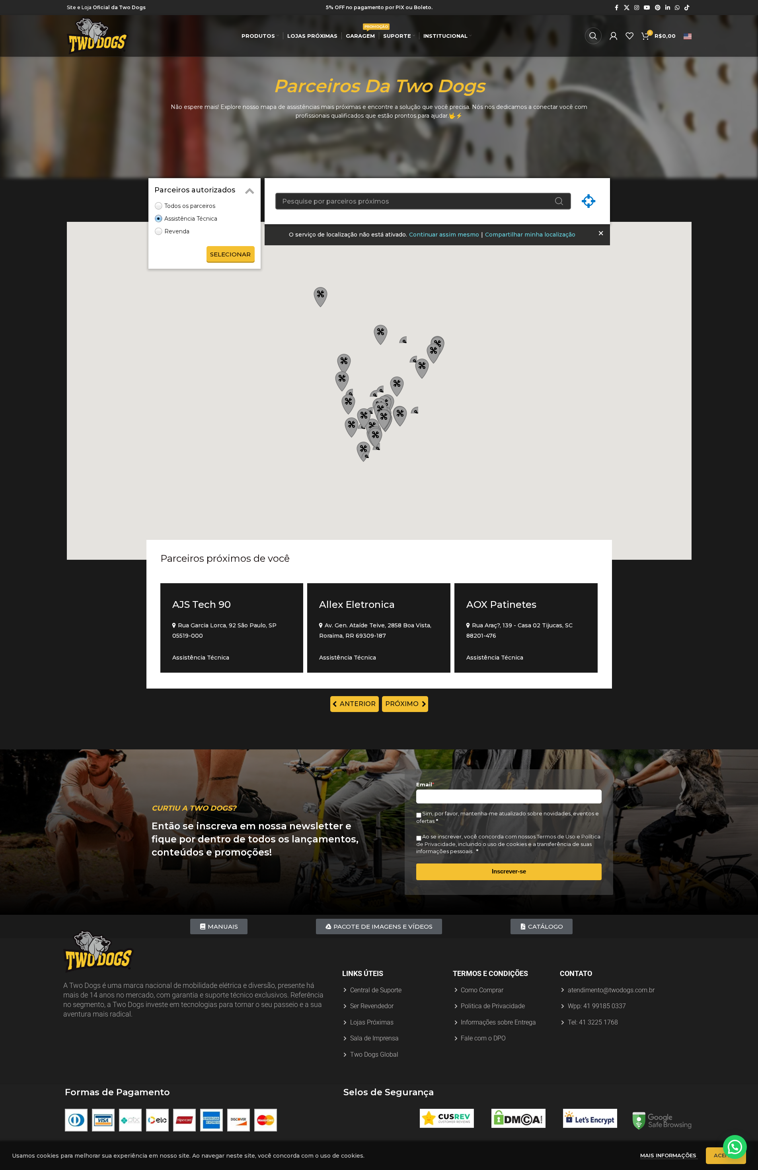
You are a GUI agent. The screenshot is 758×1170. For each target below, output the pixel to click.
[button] (384, 418)
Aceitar (726, 1155)
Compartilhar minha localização (530, 234)
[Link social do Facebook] (617, 7)
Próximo (405, 704)
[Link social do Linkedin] (667, 7)
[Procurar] (593, 36)
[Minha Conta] (614, 36)
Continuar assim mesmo (444, 234)
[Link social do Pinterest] (658, 7)
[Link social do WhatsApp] (677, 7)
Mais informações (669, 1155)
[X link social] (627, 7)
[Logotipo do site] (98, 35)
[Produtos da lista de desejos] (629, 36)
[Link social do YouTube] (647, 7)
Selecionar (230, 254)
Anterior (354, 704)
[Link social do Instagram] (636, 7)
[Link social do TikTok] (687, 7)
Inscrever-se (509, 871)
